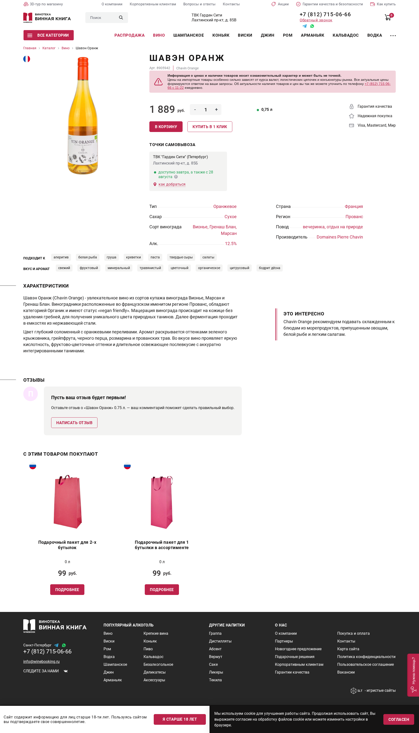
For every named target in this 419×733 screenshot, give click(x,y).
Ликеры (216, 672)
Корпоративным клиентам (153, 4)
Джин (267, 35)
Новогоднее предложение (298, 649)
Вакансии (346, 672)
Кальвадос (346, 35)
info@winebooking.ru (41, 661)
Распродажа (129, 35)
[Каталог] (393, 32)
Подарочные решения (294, 656)
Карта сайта (348, 649)
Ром (288, 35)
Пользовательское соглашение (365, 664)
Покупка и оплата (353, 633)
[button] (413, 675)
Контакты (231, 4)
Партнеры (284, 641)
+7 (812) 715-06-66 (323, 14)
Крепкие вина (156, 633)
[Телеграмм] (304, 26)
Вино (159, 35)
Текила (215, 680)
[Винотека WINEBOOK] (47, 18)
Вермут (215, 656)
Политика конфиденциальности (366, 656)
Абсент (215, 649)
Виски (245, 35)
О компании (112, 4)
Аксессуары (154, 680)
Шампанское (188, 35)
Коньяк (220, 35)
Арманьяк (312, 35)
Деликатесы (155, 672)
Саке (213, 664)
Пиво (148, 649)
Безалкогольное (158, 664)
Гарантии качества (292, 672)
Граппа (215, 633)
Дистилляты (220, 641)
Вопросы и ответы (199, 4)
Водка (374, 35)
